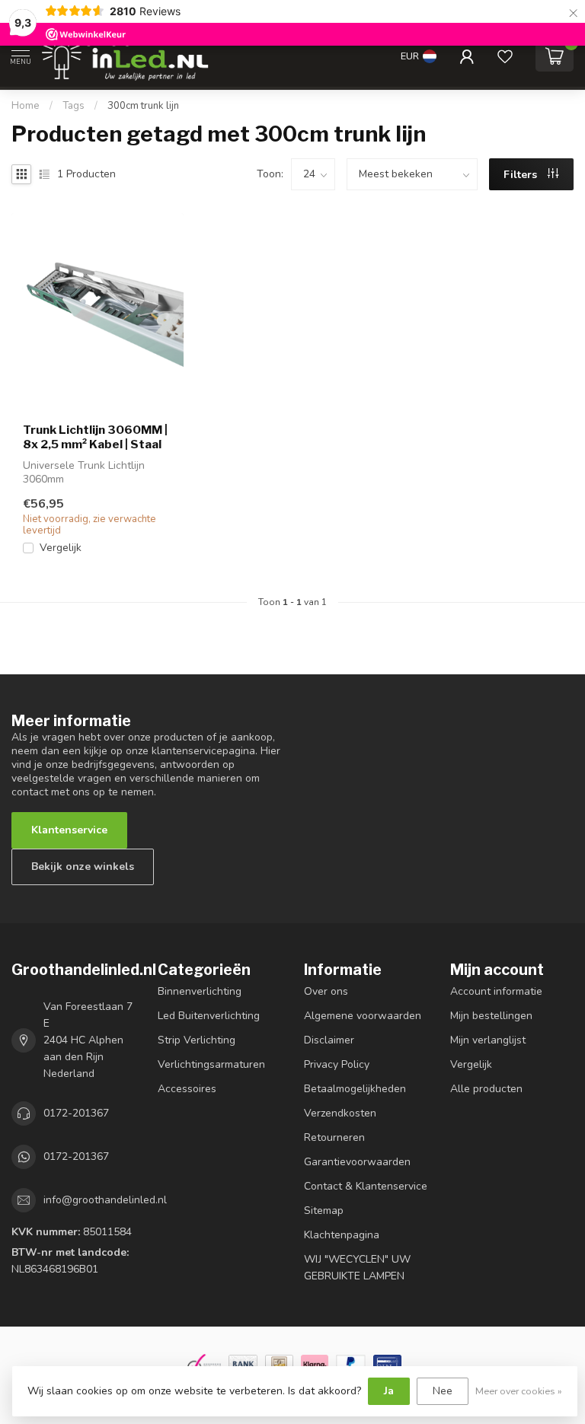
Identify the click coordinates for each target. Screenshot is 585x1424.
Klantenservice (69, 830)
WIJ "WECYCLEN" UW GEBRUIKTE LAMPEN (357, 1267)
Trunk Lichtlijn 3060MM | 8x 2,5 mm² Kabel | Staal (95, 437)
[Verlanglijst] (505, 56)
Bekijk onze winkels (82, 866)
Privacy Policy (336, 1064)
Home (25, 106)
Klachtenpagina (341, 1235)
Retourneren (334, 1137)
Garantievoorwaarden (357, 1162)
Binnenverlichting (199, 991)
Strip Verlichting (196, 1040)
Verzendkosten (340, 1113)
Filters (521, 174)
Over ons (326, 991)
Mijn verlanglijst (488, 1040)
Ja (389, 1391)
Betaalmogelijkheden (355, 1089)
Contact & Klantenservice (365, 1186)
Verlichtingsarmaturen (211, 1064)
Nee (442, 1391)
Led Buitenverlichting (209, 1015)
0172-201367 (76, 1113)
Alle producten (486, 1089)
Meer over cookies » (518, 1390)
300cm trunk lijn (143, 106)
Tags (73, 106)
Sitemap (324, 1210)
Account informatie (496, 991)
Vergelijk (61, 547)
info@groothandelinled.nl (105, 1200)
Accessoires (187, 1089)
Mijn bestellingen (491, 1015)
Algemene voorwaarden (362, 1015)
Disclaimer (329, 1040)
